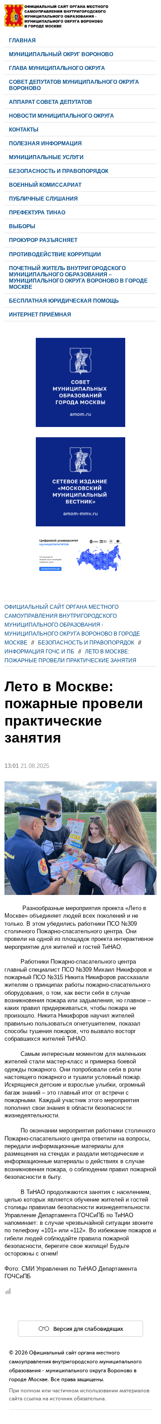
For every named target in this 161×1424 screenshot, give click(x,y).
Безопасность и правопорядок (58, 171)
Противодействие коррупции (55, 254)
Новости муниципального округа (61, 116)
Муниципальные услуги (46, 157)
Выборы (22, 226)
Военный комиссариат (45, 185)
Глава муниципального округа (57, 68)
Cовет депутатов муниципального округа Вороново (74, 85)
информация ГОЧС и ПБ (39, 651)
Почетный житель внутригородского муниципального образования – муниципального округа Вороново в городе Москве (78, 277)
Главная (22, 40)
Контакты (23, 129)
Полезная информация (45, 143)
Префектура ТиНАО (37, 212)
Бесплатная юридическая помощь (64, 301)
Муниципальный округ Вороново (61, 54)
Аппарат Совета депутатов (50, 102)
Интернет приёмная (40, 314)
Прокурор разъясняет (43, 240)
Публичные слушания (43, 198)
